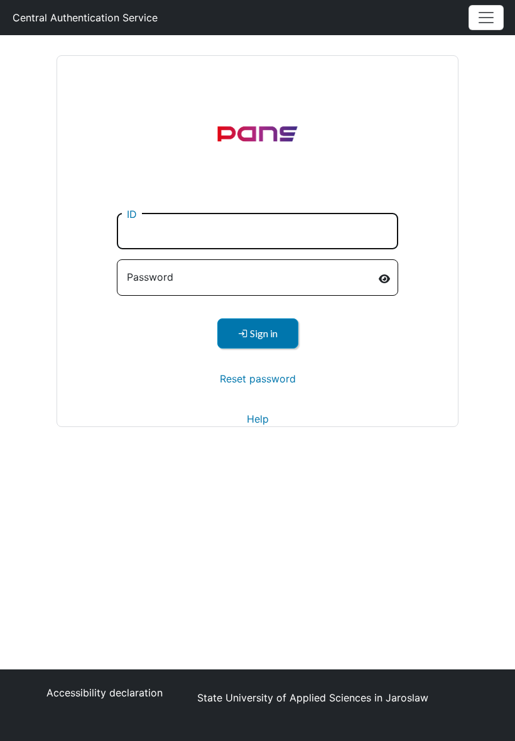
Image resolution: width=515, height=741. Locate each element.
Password (150, 277)
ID (132, 214)
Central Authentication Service (85, 17)
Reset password (258, 378)
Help (258, 419)
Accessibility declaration (104, 692)
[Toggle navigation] (486, 17)
